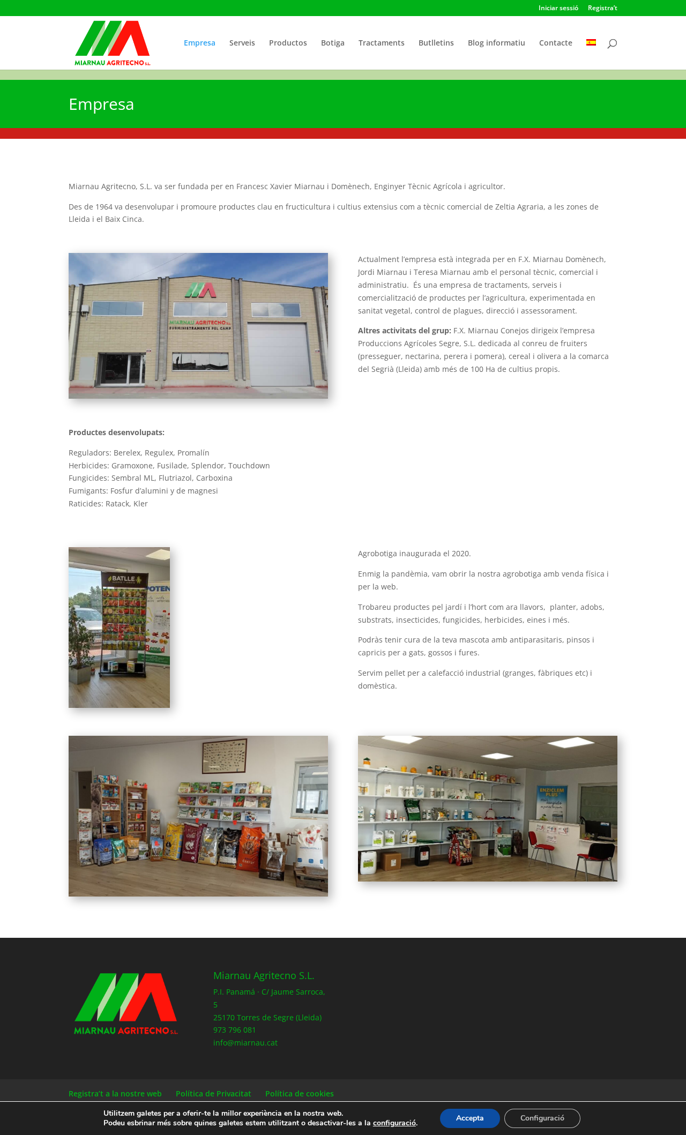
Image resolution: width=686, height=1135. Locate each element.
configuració (394, 1123)
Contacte (555, 43)
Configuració (542, 1118)
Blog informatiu (496, 43)
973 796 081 (234, 1030)
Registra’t (602, 8)
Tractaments (382, 43)
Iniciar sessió (558, 8)
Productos (288, 43)
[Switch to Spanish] (591, 54)
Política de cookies (299, 1093)
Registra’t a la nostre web (115, 1093)
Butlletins (436, 43)
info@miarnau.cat (245, 1042)
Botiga (333, 43)
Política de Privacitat (213, 1093)
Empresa (199, 43)
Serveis (242, 43)
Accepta (470, 1118)
